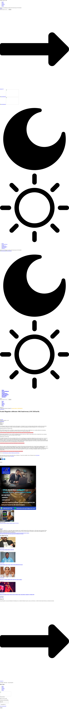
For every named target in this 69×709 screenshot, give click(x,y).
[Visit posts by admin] (3, 418)
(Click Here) (37, 455)
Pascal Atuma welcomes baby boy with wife (7, 549)
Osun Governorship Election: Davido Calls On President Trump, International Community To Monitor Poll (17, 594)
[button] (2, 597)
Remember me (3, 704)
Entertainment (2, 409)
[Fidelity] (7, 521)
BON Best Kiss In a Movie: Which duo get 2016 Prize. (11, 452)
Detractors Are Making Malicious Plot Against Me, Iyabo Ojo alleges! (11, 579)
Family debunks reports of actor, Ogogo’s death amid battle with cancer (11, 564)
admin (2, 419)
